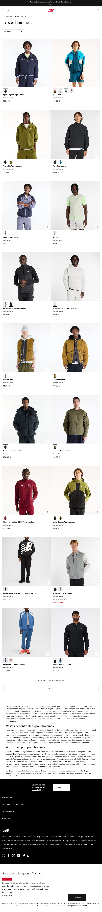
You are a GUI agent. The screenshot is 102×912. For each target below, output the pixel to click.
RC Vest (56, 237)
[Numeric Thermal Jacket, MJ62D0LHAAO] (55, 447)
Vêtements (19, 17)
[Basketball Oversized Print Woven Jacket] (48, 583)
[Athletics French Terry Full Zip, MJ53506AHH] (55, 305)
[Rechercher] (92, 10)
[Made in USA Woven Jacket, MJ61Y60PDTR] (11, 661)
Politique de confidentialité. (77, 906)
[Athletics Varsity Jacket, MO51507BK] (55, 589)
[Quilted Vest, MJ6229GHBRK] (5, 376)
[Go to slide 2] (51, 4)
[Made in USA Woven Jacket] (48, 654)
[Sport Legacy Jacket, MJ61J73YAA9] (5, 233)
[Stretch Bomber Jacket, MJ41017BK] (55, 661)
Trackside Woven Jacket (12, 166)
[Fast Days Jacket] (97, 156)
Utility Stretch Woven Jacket (64, 522)
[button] (8, 10)
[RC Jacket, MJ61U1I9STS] (66, 91)
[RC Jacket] (97, 84)
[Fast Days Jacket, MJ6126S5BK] (55, 162)
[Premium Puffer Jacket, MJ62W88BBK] (5, 447)
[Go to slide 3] (52, 4)
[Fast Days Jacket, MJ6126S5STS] (60, 162)
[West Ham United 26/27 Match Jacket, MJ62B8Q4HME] (5, 518)
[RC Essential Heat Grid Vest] (48, 298)
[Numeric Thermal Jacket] (97, 440)
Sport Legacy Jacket (11, 237)
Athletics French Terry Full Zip (65, 308)
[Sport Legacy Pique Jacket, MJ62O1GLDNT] (5, 91)
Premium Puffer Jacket (12, 451)
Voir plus (51, 688)
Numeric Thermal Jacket (62, 451)
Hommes (8, 17)
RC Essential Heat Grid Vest (14, 308)
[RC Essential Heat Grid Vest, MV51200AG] (5, 305)
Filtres (9, 31)
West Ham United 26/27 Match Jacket (18, 522)
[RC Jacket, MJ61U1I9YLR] (71, 91)
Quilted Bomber (59, 380)
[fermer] (99, 867)
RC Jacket (57, 95)
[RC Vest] (97, 227)
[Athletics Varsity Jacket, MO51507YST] (60, 589)
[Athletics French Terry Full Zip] (97, 298)
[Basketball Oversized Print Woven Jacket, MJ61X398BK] (5, 589)
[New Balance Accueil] (51, 10)
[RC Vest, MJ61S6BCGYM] (55, 233)
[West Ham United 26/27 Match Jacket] (48, 512)
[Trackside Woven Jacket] (48, 156)
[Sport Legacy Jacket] (48, 227)
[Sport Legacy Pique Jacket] (48, 84)
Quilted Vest (8, 380)
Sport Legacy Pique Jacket (13, 95)
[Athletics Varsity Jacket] (97, 583)
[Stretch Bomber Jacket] (97, 654)
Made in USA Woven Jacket (14, 665)
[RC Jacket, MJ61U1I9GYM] (60, 91)
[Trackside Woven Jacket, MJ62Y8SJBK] (5, 162)
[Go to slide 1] (49, 4)
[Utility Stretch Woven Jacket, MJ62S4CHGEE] (60, 518)
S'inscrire (61, 787)
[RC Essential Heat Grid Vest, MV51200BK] (11, 305)
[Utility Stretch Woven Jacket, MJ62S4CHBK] (55, 518)
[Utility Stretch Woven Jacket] (97, 512)
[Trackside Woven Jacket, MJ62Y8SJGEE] (11, 162)
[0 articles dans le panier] (98, 10)
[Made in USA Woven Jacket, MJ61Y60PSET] (5, 661)
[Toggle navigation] (3, 10)
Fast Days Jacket (59, 166)
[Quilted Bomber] (97, 369)
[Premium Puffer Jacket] (48, 440)
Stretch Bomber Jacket (62, 665)
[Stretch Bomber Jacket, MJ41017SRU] (60, 661)
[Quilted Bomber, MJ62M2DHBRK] (55, 376)
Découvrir (68, 2)
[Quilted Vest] (48, 369)
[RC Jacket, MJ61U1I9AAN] (55, 91)
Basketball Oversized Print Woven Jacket (19, 593)
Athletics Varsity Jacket (62, 593)
